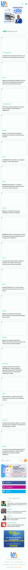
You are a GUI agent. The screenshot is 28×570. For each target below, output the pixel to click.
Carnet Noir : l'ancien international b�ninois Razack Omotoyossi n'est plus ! (17, 505)
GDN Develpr (18, 567)
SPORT (4, 77)
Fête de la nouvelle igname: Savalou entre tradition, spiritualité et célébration (13, 108)
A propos (7, 562)
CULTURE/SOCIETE (6, 52)
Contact (12, 562)
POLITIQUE (4, 420)
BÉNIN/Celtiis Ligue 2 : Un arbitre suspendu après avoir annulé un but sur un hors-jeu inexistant (13, 186)
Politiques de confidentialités (10, 564)
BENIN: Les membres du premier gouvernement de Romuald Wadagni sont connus (13, 315)
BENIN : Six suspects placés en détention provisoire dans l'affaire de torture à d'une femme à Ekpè (13, 341)
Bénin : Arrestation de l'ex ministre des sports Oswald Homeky (16, 512)
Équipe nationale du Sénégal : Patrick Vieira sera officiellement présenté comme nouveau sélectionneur (13, 82)
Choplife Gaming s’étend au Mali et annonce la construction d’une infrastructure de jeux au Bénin (13, 262)
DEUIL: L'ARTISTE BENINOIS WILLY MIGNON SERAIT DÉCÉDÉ (15, 525)
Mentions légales (19, 562)
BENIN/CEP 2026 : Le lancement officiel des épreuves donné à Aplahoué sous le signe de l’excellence (13, 236)
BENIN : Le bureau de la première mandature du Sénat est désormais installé (13, 135)
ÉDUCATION (5, 363)
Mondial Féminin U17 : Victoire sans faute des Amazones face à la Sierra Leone (13, 289)
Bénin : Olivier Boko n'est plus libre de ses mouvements (16, 519)
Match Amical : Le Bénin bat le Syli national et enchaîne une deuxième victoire (13, 398)
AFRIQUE (4, 130)
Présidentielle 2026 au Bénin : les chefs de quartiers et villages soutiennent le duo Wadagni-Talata (14, 424)
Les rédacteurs (21, 564)
